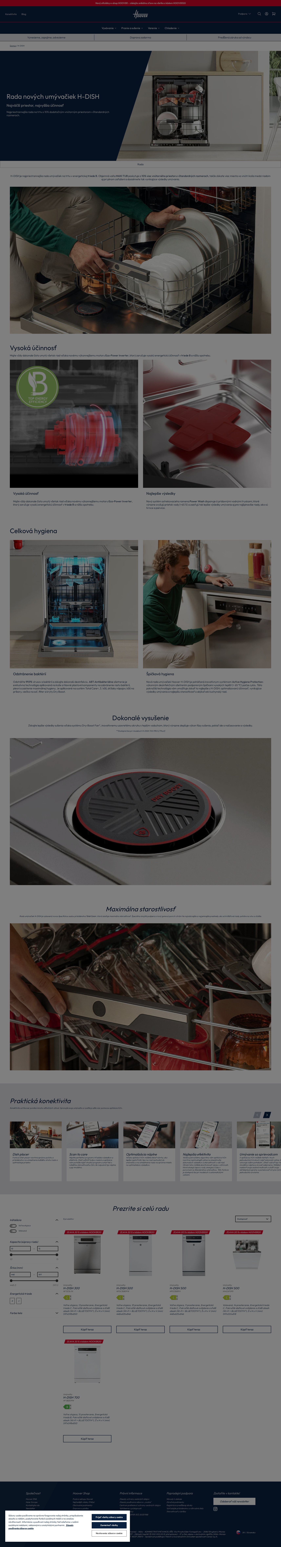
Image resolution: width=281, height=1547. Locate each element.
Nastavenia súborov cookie (109, 1533)
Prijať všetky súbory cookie (109, 1517)
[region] (67, 1526)
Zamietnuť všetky (109, 1525)
